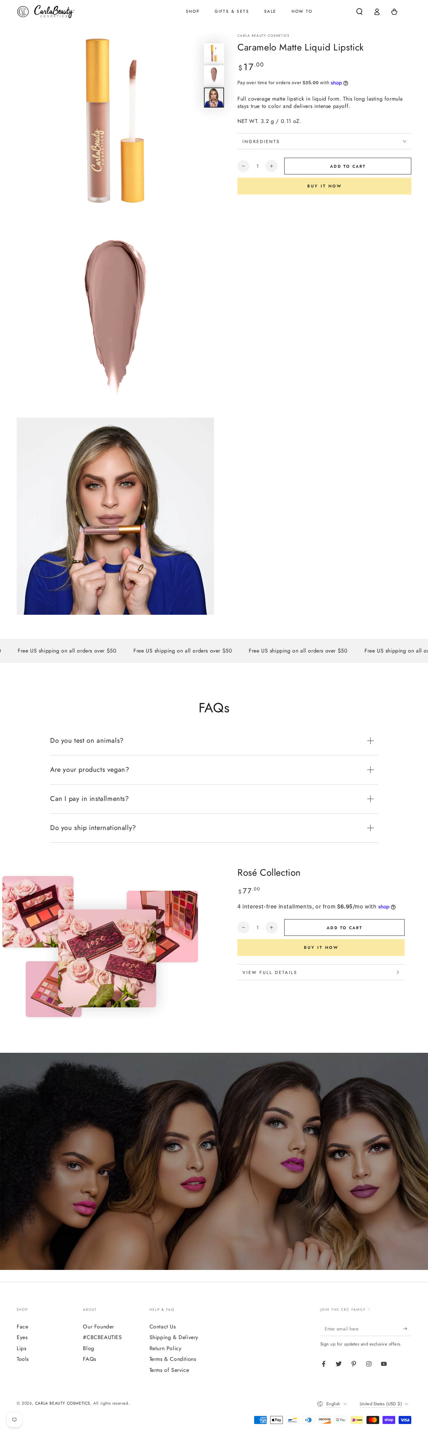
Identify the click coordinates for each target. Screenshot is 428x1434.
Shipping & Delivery (173, 1337)
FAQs (89, 1359)
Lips (21, 1348)
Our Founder (98, 1326)
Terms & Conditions (172, 1359)
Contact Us (162, 1326)
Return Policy (165, 1348)
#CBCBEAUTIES (102, 1337)
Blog (88, 1348)
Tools (23, 1359)
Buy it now (324, 186)
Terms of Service (169, 1370)
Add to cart (347, 166)
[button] (359, 11)
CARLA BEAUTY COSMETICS (263, 35)
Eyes (22, 1337)
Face (22, 1326)
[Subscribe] (407, 1328)
